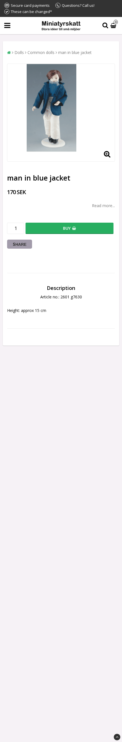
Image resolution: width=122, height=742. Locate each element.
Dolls (19, 52)
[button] (114, 25)
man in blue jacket (75, 52)
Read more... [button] (103, 205)
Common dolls (41, 52)
